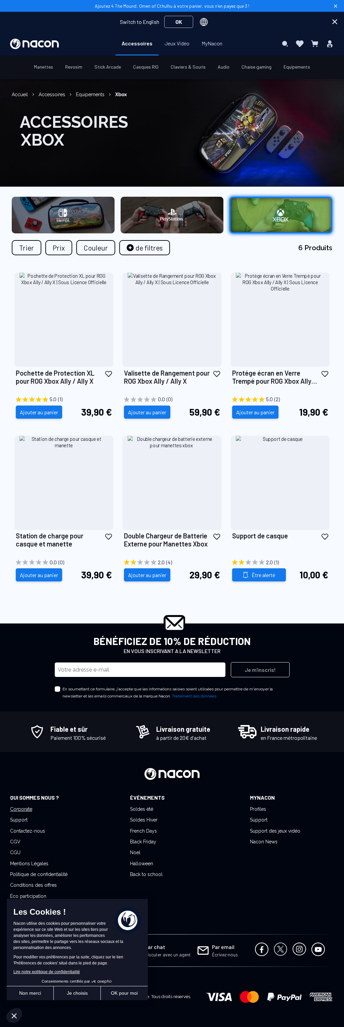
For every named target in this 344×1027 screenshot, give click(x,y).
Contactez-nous (27, 831)
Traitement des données (194, 696)
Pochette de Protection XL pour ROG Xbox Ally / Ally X (55, 377)
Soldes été (141, 809)
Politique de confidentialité (39, 874)
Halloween (141, 863)
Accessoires (53, 94)
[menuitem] (137, 43)
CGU (15, 852)
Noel (135, 852)
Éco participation (28, 896)
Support (19, 820)
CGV (15, 841)
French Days (143, 831)
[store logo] (34, 44)
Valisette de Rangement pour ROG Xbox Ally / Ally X (167, 377)
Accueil (20, 94)
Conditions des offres (33, 885)
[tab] (144, 247)
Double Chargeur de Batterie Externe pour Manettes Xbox (166, 540)
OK (178, 21)
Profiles (258, 809)
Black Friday (143, 841)
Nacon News (263, 841)
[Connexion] (330, 44)
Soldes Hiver (144, 820)
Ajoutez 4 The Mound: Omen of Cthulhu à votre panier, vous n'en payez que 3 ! (172, 6)
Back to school (146, 874)
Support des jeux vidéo (275, 831)
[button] (108, 373)
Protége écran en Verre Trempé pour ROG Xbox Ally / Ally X (274, 377)
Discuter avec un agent (168, 954)
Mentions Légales (29, 863)
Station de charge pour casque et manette (49, 540)
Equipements (91, 94)
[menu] (172, 43)
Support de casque (260, 536)
